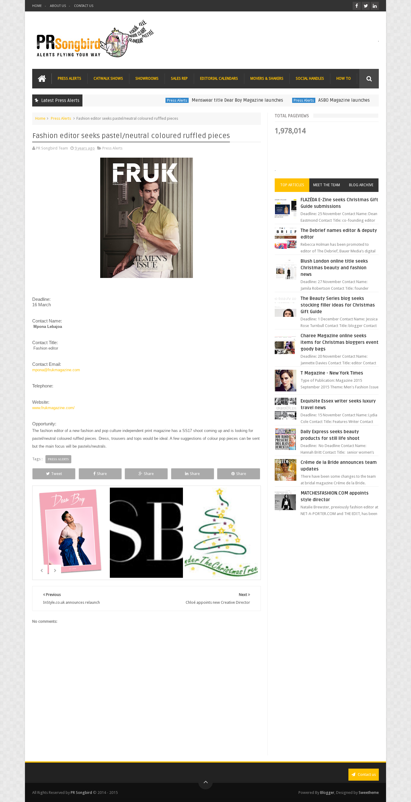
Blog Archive (361, 185)
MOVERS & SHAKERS (266, 78)
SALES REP (179, 78)
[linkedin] (375, 6)
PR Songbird (81, 792)
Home (40, 118)
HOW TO (343, 78)
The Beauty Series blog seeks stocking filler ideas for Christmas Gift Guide (338, 305)
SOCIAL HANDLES (310, 78)
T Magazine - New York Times (332, 373)
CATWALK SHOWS (108, 78)
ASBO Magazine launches (327, 100)
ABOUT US (58, 6)
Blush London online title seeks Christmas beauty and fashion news (334, 267)
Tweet (56, 473)
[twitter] (366, 6)
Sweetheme (369, 792)
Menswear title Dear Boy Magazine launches (220, 100)
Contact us (366, 774)
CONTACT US (83, 6)
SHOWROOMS (147, 78)
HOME (37, 6)
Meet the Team (326, 185)
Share (102, 473)
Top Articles (292, 185)
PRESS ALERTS (69, 78)
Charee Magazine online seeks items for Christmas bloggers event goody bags (340, 342)
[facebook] (357, 6)
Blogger (327, 792)
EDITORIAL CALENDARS (219, 78)
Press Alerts (160, 100)
